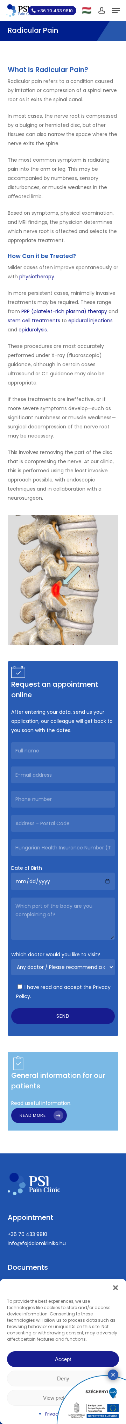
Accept (63, 1359)
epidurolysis (33, 329)
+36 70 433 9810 (27, 1234)
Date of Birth (26, 868)
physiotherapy (36, 276)
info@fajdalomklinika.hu (37, 1243)
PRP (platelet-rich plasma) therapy (64, 311)
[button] (115, 1287)
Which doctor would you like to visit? (55, 954)
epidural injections (90, 320)
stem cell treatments (34, 320)
